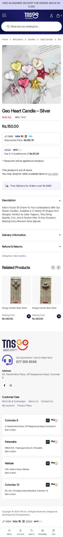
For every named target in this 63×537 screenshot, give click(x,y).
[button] (31, 202)
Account (20, 534)
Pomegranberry (22, 514)
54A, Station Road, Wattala (17, 469)
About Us (33, 401)
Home (5, 39)
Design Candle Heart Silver (14, 308)
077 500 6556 (34, 360)
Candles (31, 39)
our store (53, 173)
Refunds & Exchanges (13, 401)
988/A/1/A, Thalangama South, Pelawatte (23, 448)
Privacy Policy (24, 405)
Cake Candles (46, 39)
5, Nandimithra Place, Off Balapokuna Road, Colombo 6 (30, 426)
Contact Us (47, 401)
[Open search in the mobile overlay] (31, 27)
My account (8, 405)
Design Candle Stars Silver (44, 308)
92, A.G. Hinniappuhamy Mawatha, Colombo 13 (26, 490)
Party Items (18, 39)
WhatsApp (42, 534)
